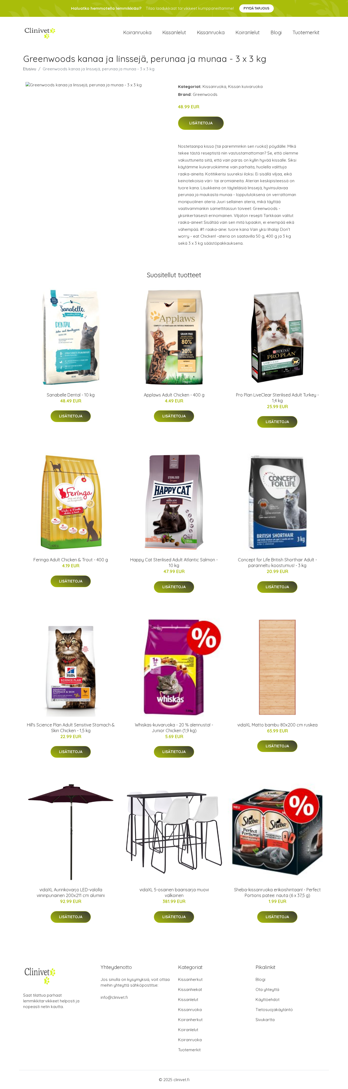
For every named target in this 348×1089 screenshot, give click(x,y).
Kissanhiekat (190, 989)
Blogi (276, 32)
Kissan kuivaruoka (245, 86)
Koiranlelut (247, 32)
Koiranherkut (190, 1019)
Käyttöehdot (267, 999)
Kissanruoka (211, 32)
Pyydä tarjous (256, 8)
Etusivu (29, 68)
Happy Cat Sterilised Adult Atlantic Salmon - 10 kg (174, 562)
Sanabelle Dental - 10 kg (71, 395)
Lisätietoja (201, 123)
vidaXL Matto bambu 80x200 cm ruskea (277, 725)
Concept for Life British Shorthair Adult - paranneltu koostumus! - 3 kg (277, 562)
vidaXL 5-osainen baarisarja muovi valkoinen (174, 892)
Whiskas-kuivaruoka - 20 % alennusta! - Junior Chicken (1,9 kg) (174, 727)
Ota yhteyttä (267, 989)
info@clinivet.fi (114, 997)
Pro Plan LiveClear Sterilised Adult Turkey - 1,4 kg (277, 397)
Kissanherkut (190, 979)
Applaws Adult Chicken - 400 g (174, 395)
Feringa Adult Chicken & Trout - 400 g (70, 559)
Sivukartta (265, 1019)
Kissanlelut (174, 32)
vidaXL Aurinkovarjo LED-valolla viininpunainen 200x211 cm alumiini (71, 892)
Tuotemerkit (306, 32)
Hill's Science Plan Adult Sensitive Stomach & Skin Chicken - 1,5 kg (71, 727)
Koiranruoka (137, 32)
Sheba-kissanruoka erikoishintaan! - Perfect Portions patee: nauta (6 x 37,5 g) (277, 892)
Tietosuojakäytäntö (274, 1009)
